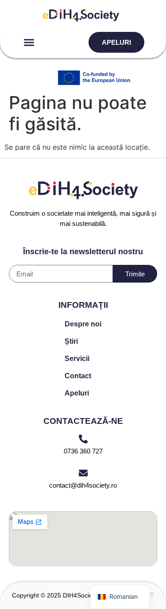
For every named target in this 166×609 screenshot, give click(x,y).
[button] (29, 42)
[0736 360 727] (83, 438)
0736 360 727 (83, 451)
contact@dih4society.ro (83, 485)
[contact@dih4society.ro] (83, 473)
